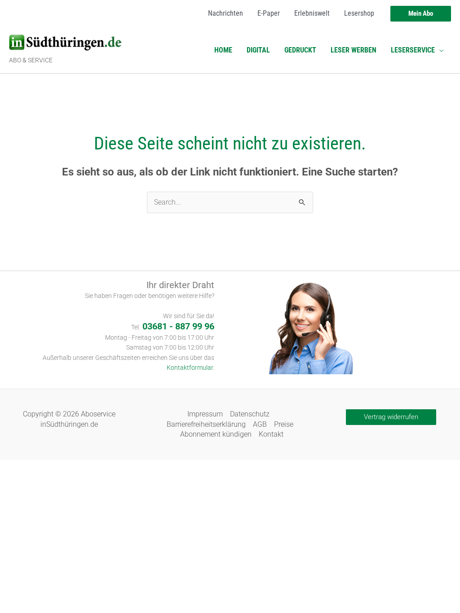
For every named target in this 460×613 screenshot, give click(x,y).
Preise (283, 424)
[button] (420, 14)
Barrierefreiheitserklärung (206, 424)
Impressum (205, 414)
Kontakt (271, 434)
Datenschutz (250, 414)
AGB (260, 424)
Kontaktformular (190, 368)
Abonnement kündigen (216, 434)
